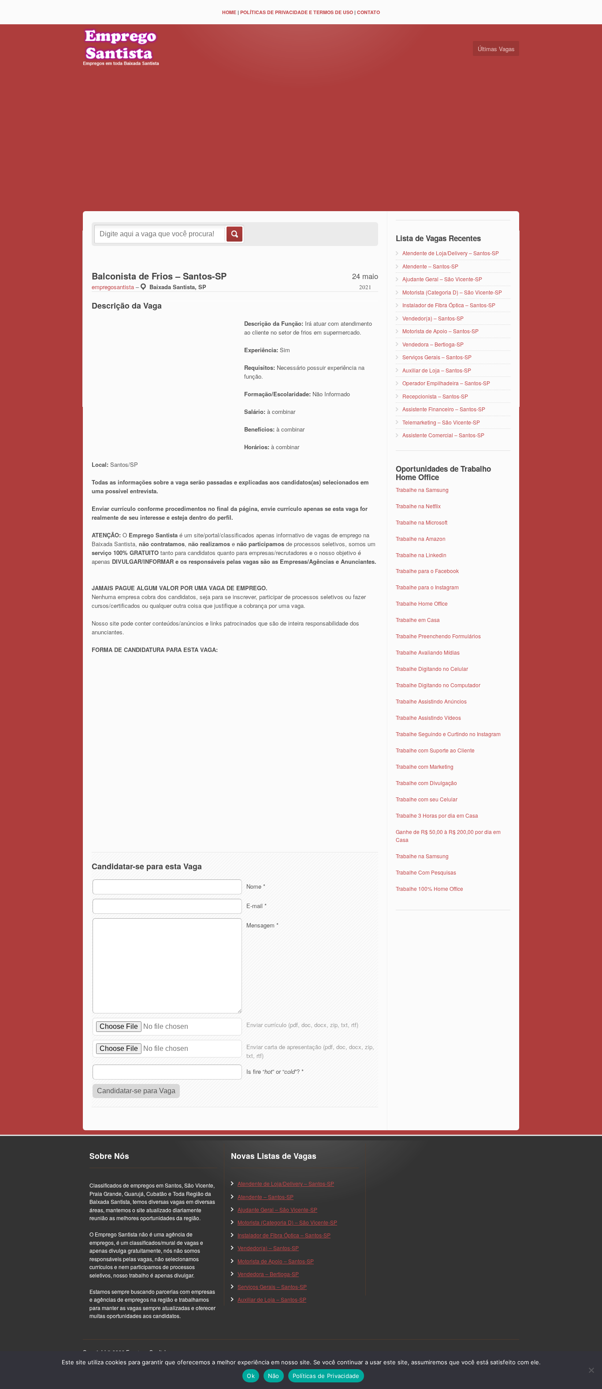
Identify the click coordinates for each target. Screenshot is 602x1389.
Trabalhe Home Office (422, 603)
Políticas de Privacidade (326, 1375)
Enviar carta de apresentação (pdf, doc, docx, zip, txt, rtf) (310, 1051)
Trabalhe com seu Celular (426, 799)
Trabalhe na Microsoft (421, 522)
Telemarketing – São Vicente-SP (441, 422)
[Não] (591, 1370)
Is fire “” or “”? (275, 1071)
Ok (251, 1375)
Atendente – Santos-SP (430, 266)
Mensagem (262, 925)
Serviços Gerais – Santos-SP (437, 357)
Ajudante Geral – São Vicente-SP (442, 279)
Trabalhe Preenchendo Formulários (438, 636)
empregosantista (113, 287)
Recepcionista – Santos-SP (435, 396)
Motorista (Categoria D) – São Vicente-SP (452, 292)
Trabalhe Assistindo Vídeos (428, 717)
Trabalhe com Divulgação (426, 782)
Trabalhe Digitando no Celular (432, 668)
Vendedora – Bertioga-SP (433, 344)
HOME (229, 12)
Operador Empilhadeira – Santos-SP (446, 383)
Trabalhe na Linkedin (421, 555)
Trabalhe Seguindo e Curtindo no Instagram (448, 733)
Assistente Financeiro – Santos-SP (443, 409)
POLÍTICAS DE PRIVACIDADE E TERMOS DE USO (296, 12)
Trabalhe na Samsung (422, 489)
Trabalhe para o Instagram (427, 587)
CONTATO (368, 12)
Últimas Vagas (496, 49)
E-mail (256, 905)
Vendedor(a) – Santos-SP (433, 318)
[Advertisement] (301, 140)
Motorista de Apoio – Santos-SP (440, 331)
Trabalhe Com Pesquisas (426, 872)
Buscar (234, 234)
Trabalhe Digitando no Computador (438, 685)
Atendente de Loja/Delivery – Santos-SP (450, 253)
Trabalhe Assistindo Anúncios (431, 701)
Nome (255, 886)
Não (273, 1375)
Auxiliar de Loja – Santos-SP (436, 370)
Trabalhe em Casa (418, 619)
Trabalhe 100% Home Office (429, 888)
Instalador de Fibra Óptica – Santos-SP (448, 305)
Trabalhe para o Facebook (427, 570)
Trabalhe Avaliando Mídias (428, 652)
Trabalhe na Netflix (418, 506)
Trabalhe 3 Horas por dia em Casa (437, 815)
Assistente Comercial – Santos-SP (443, 435)
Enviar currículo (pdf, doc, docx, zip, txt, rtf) (302, 1024)
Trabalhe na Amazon (421, 538)
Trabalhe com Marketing (424, 766)
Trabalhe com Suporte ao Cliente (435, 750)
